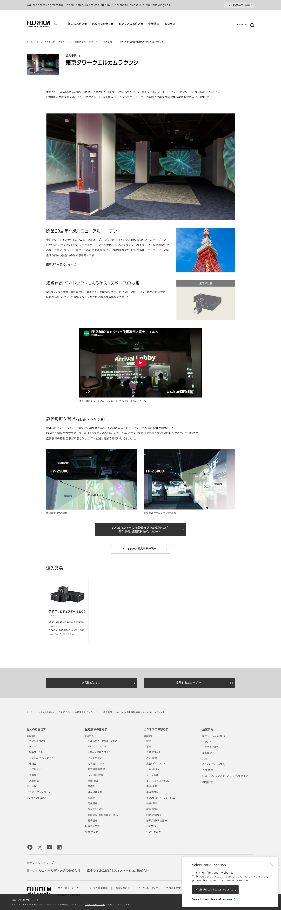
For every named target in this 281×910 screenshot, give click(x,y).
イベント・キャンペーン (39, 792)
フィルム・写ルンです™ (41, 758)
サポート (31, 786)
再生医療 (93, 803)
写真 (148, 747)
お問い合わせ (122, 888)
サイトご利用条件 (98, 888)
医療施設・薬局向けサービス (103, 815)
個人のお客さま (36, 729)
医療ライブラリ (93, 826)
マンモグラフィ (96, 758)
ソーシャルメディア (148, 888)
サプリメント (36, 769)
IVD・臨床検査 (95, 775)
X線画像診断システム (99, 752)
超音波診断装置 (96, 769)
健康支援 (151, 826)
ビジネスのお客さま (45, 42)
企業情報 (207, 729)
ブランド (206, 742)
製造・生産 (151, 786)
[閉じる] (271, 864)
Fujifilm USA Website (239, 5)
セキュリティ (153, 769)
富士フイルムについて (214, 736)
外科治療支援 (95, 792)
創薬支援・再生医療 (156, 821)
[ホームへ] (38, 24)
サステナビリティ (211, 747)
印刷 (148, 741)
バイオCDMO (95, 809)
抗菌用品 (34, 781)
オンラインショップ (37, 798)
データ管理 (152, 775)
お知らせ (207, 782)
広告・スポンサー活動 (213, 764)
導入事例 (107, 42)
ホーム (30, 42)
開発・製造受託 (154, 815)
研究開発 (207, 753)
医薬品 (91, 798)
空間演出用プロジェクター (87, 42)
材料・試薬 (151, 809)
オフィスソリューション (158, 781)
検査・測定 (93, 781)
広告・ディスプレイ (156, 764)
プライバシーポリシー (95, 905)
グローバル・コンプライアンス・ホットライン (225, 776)
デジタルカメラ (37, 741)
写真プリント (36, 752)
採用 (204, 759)
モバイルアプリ (174, 888)
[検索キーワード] (252, 25)
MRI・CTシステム (97, 747)
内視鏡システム (96, 764)
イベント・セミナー (153, 832)
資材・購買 (207, 770)
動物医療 (93, 821)
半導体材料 (152, 792)
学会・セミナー (93, 832)
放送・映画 (151, 758)
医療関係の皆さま (96, 729)
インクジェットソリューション (161, 798)
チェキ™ (33, 747)
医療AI (91, 786)
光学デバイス (65, 42)
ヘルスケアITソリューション (102, 741)
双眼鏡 (33, 775)
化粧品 (33, 764)
